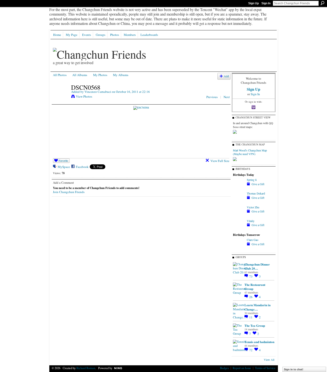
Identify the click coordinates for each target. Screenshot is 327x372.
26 (251, 297)
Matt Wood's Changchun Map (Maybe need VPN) (250, 152)
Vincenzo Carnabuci (98, 91)
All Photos (60, 75)
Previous (212, 97)
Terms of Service (265, 368)
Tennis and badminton (259, 341)
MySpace (64, 167)
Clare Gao (252, 240)
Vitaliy (250, 221)
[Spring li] (238, 188)
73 (251, 276)
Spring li (252, 180)
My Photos (100, 75)
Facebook (82, 167)
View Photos (84, 96)
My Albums (120, 75)
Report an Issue (242, 368)
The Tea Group (254, 325)
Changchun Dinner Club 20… (257, 266)
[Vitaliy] (238, 229)
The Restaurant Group (254, 286)
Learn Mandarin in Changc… (257, 307)
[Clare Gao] (238, 248)
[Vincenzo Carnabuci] (60, 97)
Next (227, 97)
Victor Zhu (253, 207)
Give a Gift (258, 184)
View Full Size (219, 161)
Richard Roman (85, 368)
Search (322, 3)
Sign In (266, 3)
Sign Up (253, 3)
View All (269, 359)
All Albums (79, 75)
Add (226, 76)
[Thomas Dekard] (238, 202)
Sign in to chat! (293, 369)
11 (251, 317)
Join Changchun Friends (69, 192)
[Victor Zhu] (238, 216)
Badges (224, 368)
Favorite (63, 160)
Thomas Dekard (256, 193)
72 (251, 350)
